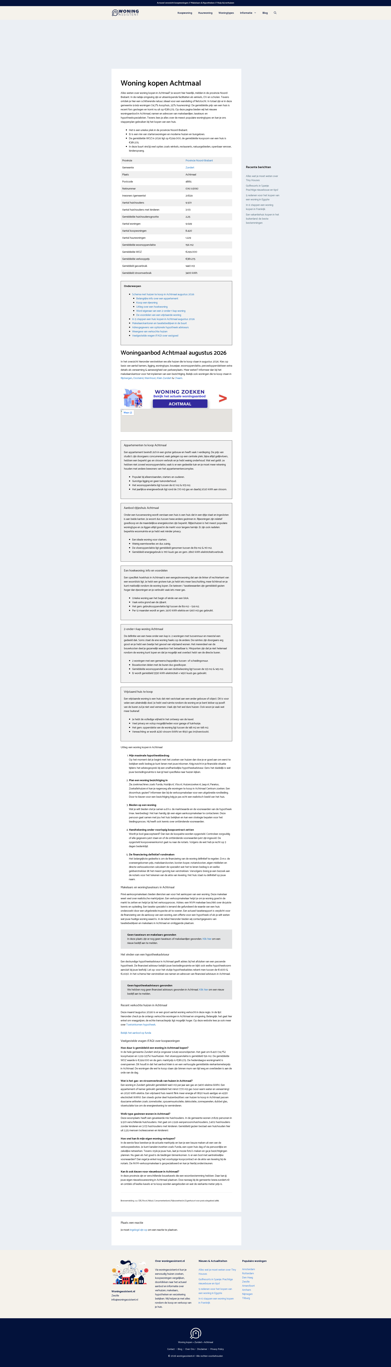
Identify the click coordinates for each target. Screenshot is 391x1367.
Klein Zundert (164, 378)
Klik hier (207, 939)
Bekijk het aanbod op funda (136, 1033)
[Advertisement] (195, 42)
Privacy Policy (217, 1349)
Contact (171, 1349)
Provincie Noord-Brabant (199, 160)
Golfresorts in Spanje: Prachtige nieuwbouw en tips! (262, 188)
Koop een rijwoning (146, 302)
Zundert (190, 167)
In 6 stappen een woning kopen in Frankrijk (259, 207)
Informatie (246, 13)
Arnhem (246, 1290)
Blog (265, 13)
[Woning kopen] (125, 13)
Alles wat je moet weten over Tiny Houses (262, 178)
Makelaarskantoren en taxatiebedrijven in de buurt (159, 323)
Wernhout (150, 378)
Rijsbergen (126, 378)
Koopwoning (185, 13)
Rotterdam (248, 1273)
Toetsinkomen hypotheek (140, 1024)
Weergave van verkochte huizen (149, 331)
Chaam (178, 378)
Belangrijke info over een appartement (157, 298)
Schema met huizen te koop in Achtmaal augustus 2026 (163, 294)
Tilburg (246, 1298)
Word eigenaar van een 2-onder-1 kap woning (160, 311)
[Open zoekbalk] (275, 13)
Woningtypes (226, 13)
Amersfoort (248, 1286)
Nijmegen (247, 1294)
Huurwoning (205, 13)
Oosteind (138, 378)
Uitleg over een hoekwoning (152, 307)
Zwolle (246, 1281)
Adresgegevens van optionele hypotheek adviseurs (160, 327)
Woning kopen (185, 1342)
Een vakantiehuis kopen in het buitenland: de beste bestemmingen (262, 218)
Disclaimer (202, 1349)
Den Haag (247, 1277)
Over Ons (190, 1349)
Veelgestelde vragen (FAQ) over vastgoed (155, 335)
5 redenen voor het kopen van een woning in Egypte (262, 197)
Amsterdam (248, 1269)
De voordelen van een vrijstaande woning (158, 315)
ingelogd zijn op (138, 1230)
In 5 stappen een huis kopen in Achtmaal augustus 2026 (163, 319)
